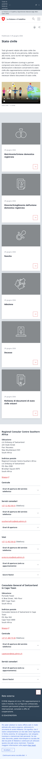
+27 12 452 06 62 (9, 541)
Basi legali (32, 745)
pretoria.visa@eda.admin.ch (13, 557)
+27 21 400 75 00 (9, 638)
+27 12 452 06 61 (9, 505)
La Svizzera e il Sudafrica (16, 19)
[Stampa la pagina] (34, 27)
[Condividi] (39, 27)
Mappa (4, 477)
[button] (38, 692)
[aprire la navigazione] (39, 19)
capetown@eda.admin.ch (12, 653)
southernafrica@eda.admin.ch (14, 521)
